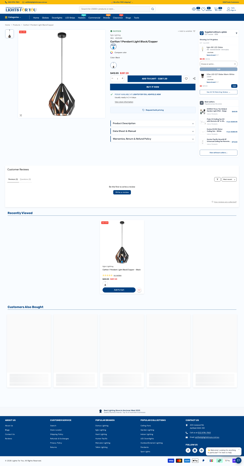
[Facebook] (188, 450)
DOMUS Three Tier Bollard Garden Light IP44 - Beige (217, 110)
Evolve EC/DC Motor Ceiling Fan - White (215, 130)
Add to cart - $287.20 (154, 78)
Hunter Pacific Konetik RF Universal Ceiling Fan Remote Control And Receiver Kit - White (218, 140)
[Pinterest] (201, 450)
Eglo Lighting (115, 35)
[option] (62, 73)
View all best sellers (219, 153)
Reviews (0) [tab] (13, 179)
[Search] (152, 9)
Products (16, 25)
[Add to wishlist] (139, 290)
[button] (153, 123)
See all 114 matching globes (218, 92)
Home (7, 25)
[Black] (113, 65)
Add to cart (119, 290)
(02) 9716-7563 (204, 432)
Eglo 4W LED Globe (215, 47)
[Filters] (217, 179)
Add (234, 86)
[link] (186, 78)
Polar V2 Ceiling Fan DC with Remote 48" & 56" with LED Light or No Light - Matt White (216, 120)
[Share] (193, 78)
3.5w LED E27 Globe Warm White (220, 74)
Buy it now (153, 87)
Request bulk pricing (155, 110)
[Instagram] (194, 450)
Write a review (122, 192)
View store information (124, 102)
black (105, 283)
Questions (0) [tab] (25, 179)
